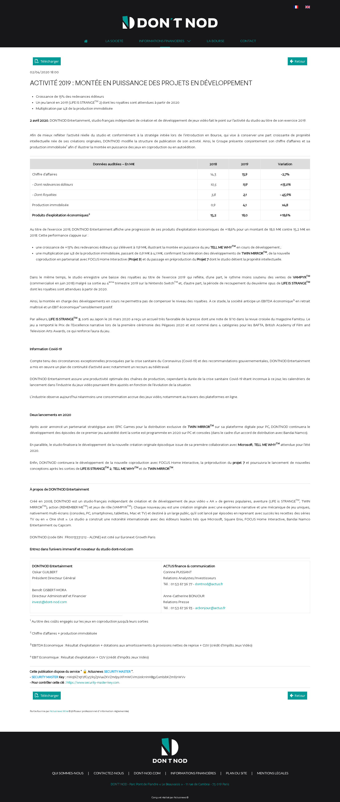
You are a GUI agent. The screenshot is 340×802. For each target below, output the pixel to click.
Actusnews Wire (59, 711)
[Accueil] (86, 40)
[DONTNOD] (170, 22)
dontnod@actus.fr (209, 584)
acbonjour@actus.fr (210, 608)
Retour (299, 61)
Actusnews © (181, 797)
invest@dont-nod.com (49, 602)
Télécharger (49, 61)
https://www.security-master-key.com (92, 682)
